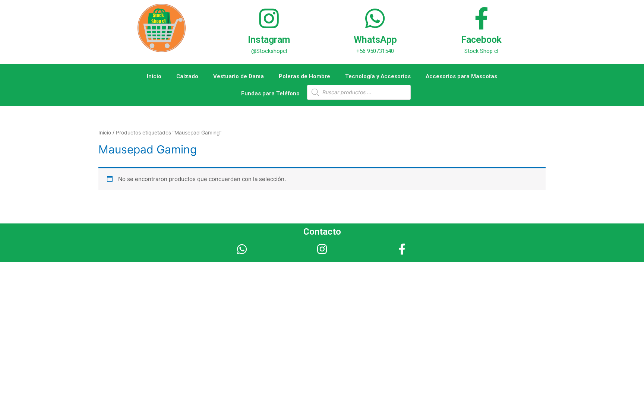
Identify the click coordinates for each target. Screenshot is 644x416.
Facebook (481, 39)
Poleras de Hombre (304, 76)
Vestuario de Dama (238, 76)
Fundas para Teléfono (270, 93)
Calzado (187, 76)
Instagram (269, 39)
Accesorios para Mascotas (461, 76)
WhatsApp (375, 39)
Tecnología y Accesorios (378, 76)
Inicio (154, 76)
